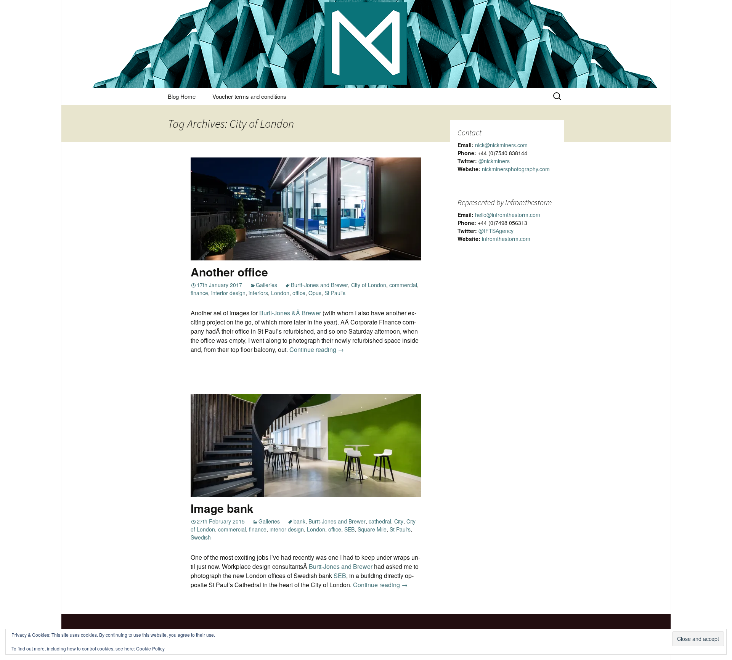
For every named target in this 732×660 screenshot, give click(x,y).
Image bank (222, 508)
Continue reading (316, 349)
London (280, 293)
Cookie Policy (150, 648)
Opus (314, 293)
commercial (403, 285)
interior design (228, 293)
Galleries (266, 285)
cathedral (380, 521)
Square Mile (372, 529)
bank (299, 521)
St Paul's (334, 293)
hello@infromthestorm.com (507, 214)
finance (199, 293)
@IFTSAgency (496, 230)
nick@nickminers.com (501, 145)
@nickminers (494, 161)
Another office (229, 271)
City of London (368, 285)
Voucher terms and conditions (249, 96)
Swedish (201, 537)
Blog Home (182, 96)
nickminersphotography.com (516, 169)
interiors (258, 293)
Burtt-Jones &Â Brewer (290, 312)
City (398, 521)
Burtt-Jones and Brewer (319, 285)
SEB (349, 529)
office (298, 293)
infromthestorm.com (506, 238)
